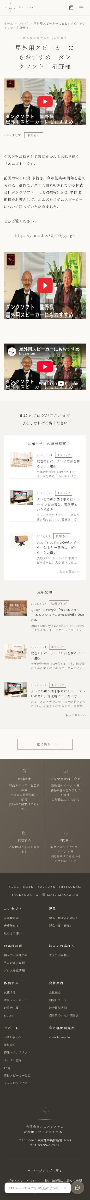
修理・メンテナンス (17, 1052)
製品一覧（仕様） (61, 925)
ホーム (8, 23)
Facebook (22, 894)
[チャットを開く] (77, 1187)
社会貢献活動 (58, 1008)
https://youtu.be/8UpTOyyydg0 (45, 235)
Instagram (70, 886)
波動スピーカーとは (17, 1075)
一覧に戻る (45, 744)
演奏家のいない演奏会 (64, 1015)
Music (8, 1015)
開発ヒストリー (59, 1000)
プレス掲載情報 (14, 970)
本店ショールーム (16, 1000)
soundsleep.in (59, 1037)
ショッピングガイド (17, 1083)
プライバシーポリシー (23, 1180)
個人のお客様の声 (16, 955)
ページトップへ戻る (47, 1170)
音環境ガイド (13, 925)
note (28, 886)
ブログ (23, 23)
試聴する (10, 992)
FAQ (7, 1068)
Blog (14, 886)
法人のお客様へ (59, 955)
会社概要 (55, 992)
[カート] (71, 7)
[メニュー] (81, 7)
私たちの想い (13, 933)
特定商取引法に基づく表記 (63, 1180)
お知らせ (33, 135)
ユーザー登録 (13, 1060)
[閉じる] (65, 1187)
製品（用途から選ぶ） (64, 918)
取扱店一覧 (11, 1008)
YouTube (46, 886)
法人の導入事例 (14, 963)
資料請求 (10, 1045)
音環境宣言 (11, 918)
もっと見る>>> (69, 571)
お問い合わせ (13, 1037)
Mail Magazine (62, 894)
